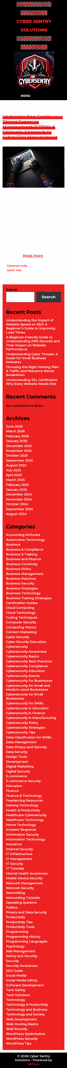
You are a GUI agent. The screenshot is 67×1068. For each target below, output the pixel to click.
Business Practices (21, 579)
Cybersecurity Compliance (27, 666)
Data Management (21, 742)
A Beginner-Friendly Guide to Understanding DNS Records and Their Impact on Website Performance (33, 343)
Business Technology (23, 593)
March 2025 (15, 480)
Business (13, 544)
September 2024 (19, 509)
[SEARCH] (50, 96)
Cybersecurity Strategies (25, 728)
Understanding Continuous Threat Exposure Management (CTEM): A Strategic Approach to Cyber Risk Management (33, 127)
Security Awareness (22, 966)
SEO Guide (14, 971)
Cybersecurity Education (25, 671)
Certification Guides (22, 603)
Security (12, 961)
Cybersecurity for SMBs (24, 703)
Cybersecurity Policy (22, 723)
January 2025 (16, 490)
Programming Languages (26, 941)
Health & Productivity (23, 810)
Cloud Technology (20, 613)
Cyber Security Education (26, 642)
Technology (15, 1000)
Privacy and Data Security (26, 912)
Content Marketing (21, 632)
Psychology (15, 946)
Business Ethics (18, 569)
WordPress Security (22, 1039)
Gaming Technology (22, 805)
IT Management (19, 859)
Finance (12, 791)
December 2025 (19, 446)
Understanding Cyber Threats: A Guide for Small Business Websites (32, 358)
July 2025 (13, 470)
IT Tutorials (15, 868)
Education (14, 786)
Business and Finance (23, 559)
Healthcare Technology (25, 820)
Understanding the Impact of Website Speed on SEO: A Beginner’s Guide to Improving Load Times (30, 326)
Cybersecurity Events (23, 676)
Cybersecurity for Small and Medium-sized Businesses (28, 688)
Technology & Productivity (27, 1005)
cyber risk (14, 270)
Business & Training (21, 554)
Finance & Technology (24, 796)
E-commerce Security (23, 781)
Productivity (15, 917)
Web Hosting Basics (22, 1024)
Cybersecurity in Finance (25, 713)
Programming (17, 932)
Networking (15, 893)
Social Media (16, 975)
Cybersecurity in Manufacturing (31, 718)
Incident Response (21, 830)
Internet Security (19, 849)
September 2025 (19, 460)
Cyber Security (17, 637)
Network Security (20, 888)
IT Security (14, 864)
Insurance (14, 844)
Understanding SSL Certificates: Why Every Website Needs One (32, 382)
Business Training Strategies (29, 598)
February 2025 (17, 485)
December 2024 (19, 494)
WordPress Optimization (25, 1034)
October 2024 (17, 504)
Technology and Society (25, 1014)
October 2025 (17, 455)
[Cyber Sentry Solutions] (34, 71)
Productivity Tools (20, 927)
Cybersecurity (17, 265)
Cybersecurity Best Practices (29, 661)
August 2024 (16, 514)
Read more (33, 256)
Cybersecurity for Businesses (29, 681)
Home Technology (21, 825)
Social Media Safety (21, 980)
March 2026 (15, 431)
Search (11, 290)
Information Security (22, 835)
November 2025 (19, 451)
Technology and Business (26, 1010)
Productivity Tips (19, 922)
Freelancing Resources (24, 800)
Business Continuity (21, 564)
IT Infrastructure (19, 854)
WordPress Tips (18, 1043)
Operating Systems (21, 902)
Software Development (25, 985)
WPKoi (33, 1064)
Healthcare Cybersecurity (26, 815)
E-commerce (16, 776)
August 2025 (16, 465)
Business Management (24, 574)
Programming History (23, 937)
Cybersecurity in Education (27, 708)
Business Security (20, 583)
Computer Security (21, 622)
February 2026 (17, 436)
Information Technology (25, 839)
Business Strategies (22, 588)
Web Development (21, 1019)
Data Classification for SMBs (28, 737)
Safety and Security (21, 956)
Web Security (16, 1029)
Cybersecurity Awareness (26, 652)
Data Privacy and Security (26, 747)
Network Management (24, 883)
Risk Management (20, 951)
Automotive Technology (25, 540)
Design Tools (16, 757)
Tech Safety (15, 990)
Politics (12, 907)
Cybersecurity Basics (22, 656)
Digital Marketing (20, 766)
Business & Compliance (24, 549)
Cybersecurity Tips (20, 732)
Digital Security (18, 771)
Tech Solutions (18, 995)
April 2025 (14, 475)
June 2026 (14, 426)
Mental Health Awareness (27, 873)
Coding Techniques (21, 617)
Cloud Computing (20, 608)
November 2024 (19, 499)
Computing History (21, 627)
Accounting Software (23, 535)
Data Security (16, 752)
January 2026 (16, 441)
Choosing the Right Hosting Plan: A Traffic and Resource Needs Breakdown (32, 371)
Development (17, 762)
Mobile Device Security (24, 878)
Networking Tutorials (23, 898)
